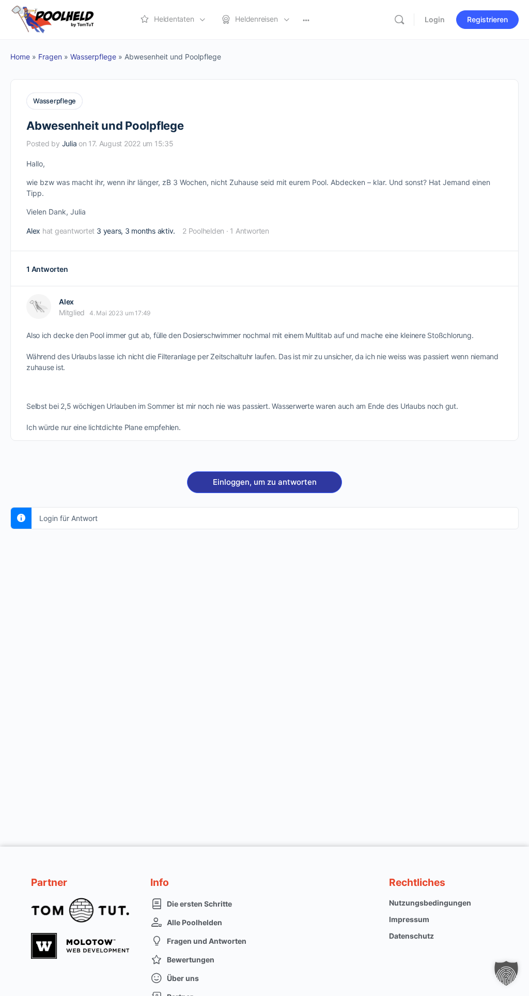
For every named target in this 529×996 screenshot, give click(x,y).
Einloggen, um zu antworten (265, 482)
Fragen (50, 56)
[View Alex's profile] (38, 306)
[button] (506, 973)
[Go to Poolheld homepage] (62, 18)
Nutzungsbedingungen (430, 902)
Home (20, 56)
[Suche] (399, 19)
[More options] (306, 19)
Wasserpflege (93, 56)
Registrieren (487, 19)
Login (435, 19)
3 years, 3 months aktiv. (136, 230)
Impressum (409, 919)
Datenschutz (411, 935)
